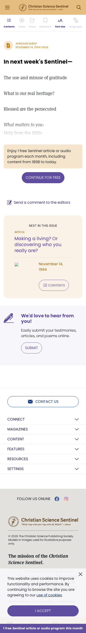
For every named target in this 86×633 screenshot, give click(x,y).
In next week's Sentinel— (38, 61)
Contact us (46, 401)
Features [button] (15, 449)
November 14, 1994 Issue (32, 47)
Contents (56, 285)
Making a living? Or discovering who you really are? (37, 244)
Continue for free (43, 177)
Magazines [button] (17, 429)
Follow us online (33, 499)
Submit (31, 347)
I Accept (43, 610)
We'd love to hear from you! (47, 318)
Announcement (26, 43)
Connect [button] (16, 419)
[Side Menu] (7, 7)
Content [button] (15, 439)
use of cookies (49, 595)
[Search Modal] (78, 7)
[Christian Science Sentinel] (43, 7)
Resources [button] (17, 459)
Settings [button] (15, 468)
